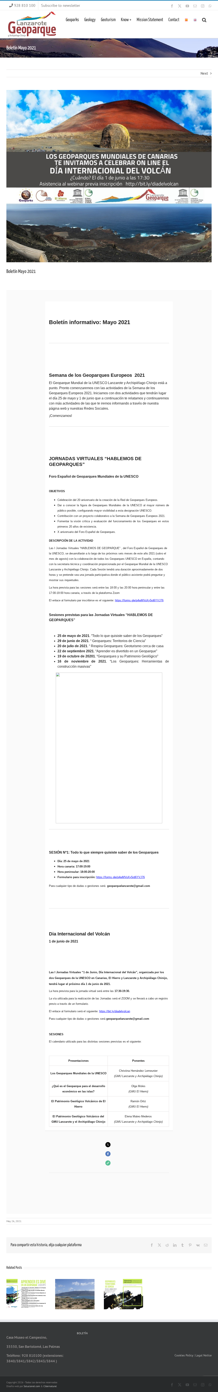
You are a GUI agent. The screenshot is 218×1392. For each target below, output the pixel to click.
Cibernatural (50, 1386)
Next (204, 73)
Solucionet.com (32, 1386)
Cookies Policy (184, 1355)
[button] (204, 19)
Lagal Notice (203, 1355)
